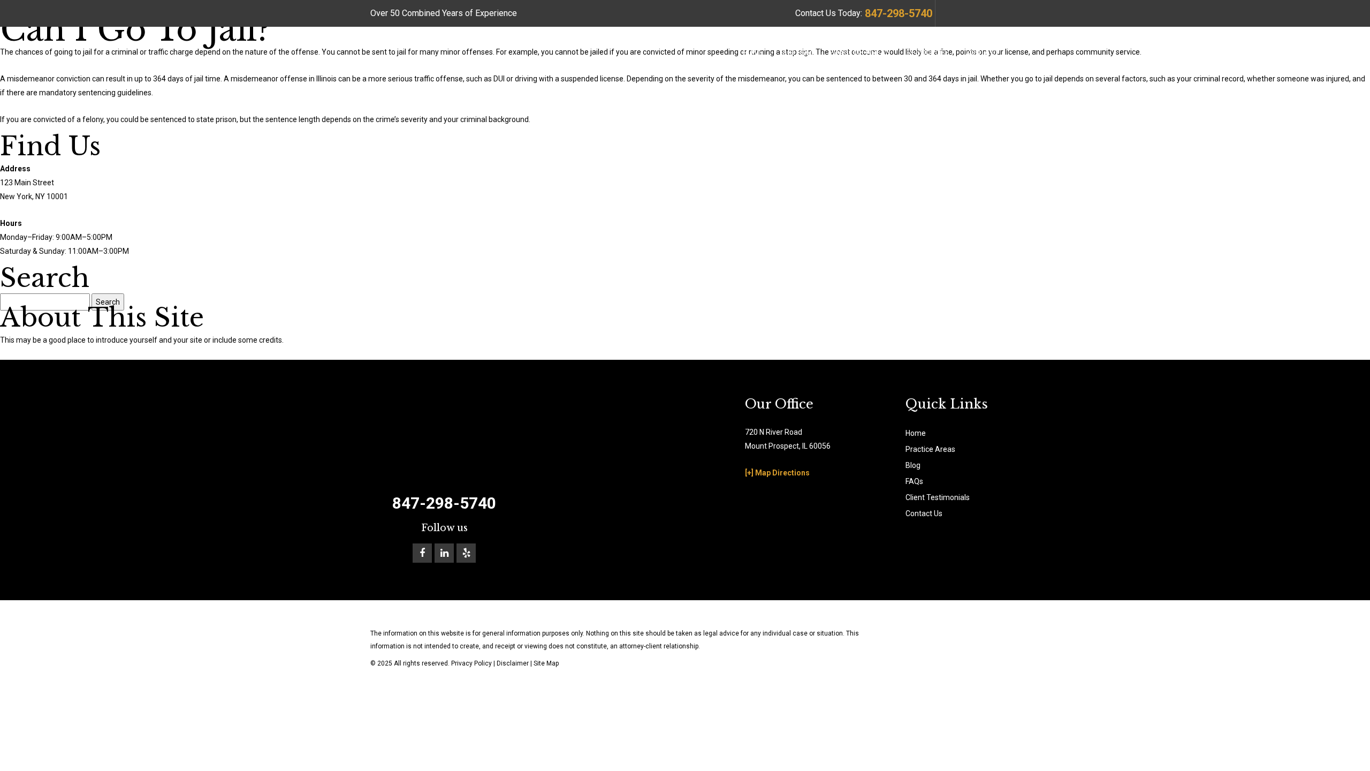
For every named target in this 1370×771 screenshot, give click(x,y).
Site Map (546, 663)
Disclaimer (513, 663)
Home (753, 52)
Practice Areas (859, 52)
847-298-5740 (898, 13)
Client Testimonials (937, 497)
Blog (912, 465)
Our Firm (796, 52)
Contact (982, 52)
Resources (928, 52)
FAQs (914, 481)
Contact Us (923, 513)
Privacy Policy (471, 663)
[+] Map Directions (777, 472)
